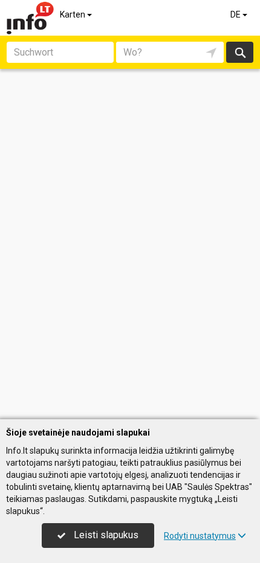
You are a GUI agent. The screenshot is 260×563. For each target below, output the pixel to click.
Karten (73, 14)
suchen (239, 52)
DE (236, 14)
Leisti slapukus (104, 535)
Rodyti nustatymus (200, 536)
